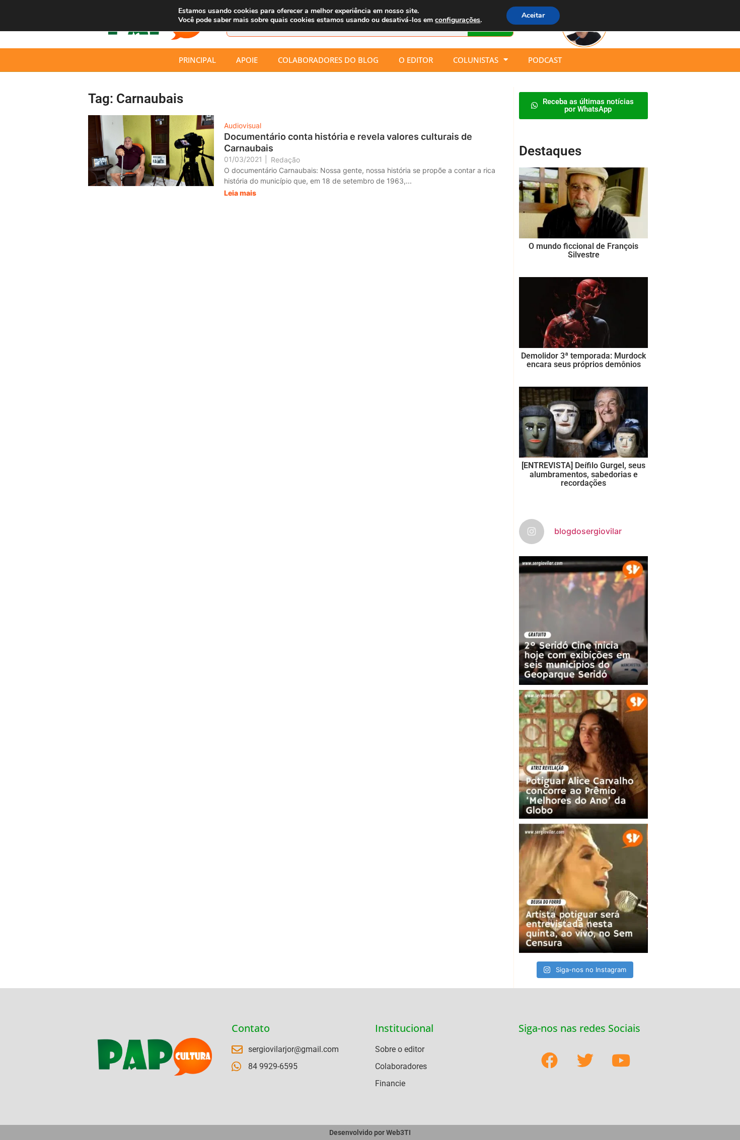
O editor (416, 60)
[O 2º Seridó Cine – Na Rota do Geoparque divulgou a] (583, 620)
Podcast (545, 60)
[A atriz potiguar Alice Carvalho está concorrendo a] (583, 754)
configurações (457, 20)
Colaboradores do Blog (328, 60)
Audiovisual (242, 125)
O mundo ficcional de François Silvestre (583, 250)
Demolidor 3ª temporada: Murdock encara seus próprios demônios (583, 360)
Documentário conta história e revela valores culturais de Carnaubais (348, 142)
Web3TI (398, 1132)
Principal (197, 60)
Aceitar (533, 15)
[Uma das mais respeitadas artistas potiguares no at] (583, 888)
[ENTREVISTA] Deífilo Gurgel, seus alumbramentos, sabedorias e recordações (583, 474)
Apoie (247, 60)
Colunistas (475, 60)
